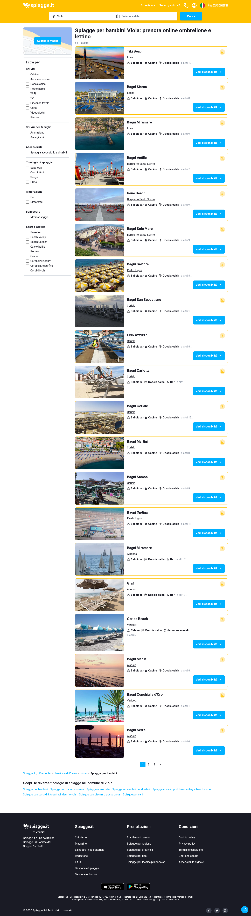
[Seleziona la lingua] (202, 5)
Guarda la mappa (47, 40)
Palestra (35, 232)
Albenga (132, 554)
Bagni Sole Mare (140, 229)
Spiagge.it (29, 773)
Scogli (34, 177)
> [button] (160, 764)
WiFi (33, 93)
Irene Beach (136, 193)
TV (32, 98)
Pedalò (34, 251)
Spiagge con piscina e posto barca (99, 794)
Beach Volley (38, 237)
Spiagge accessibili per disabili (131, 789)
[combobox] (81, 16)
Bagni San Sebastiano (144, 300)
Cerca (191, 16)
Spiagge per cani (133, 794)
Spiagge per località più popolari (146, 862)
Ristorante (36, 202)
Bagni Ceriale (137, 406)
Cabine (34, 74)
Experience (148, 5)
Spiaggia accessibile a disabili (48, 152)
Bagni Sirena (137, 87)
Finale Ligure (134, 518)
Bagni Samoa (137, 477)
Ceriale (131, 305)
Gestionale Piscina (86, 874)
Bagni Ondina (137, 512)
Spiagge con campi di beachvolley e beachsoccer (182, 789)
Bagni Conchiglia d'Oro (145, 694)
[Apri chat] (244, 909)
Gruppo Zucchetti (33, 846)
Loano (130, 57)
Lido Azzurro (137, 335)
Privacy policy (187, 843)
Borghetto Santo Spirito (141, 163)
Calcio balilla (37, 246)
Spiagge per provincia (140, 849)
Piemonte (45, 773)
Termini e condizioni (191, 849)
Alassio (131, 589)
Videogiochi (37, 112)
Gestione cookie (188, 856)
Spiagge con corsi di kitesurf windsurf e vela (49, 794)
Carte (33, 107)
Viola (84, 773)
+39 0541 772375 (133, 899)
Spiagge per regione (139, 843)
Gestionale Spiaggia (87, 868)
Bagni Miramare (139, 122)
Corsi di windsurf (40, 261)
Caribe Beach (137, 619)
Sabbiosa (36, 167)
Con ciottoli (37, 172)
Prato (33, 182)
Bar (32, 197)
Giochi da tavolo (39, 103)
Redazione (81, 856)
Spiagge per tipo (137, 856)
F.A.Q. (78, 862)
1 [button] (143, 764)
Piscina (34, 117)
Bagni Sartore (138, 264)
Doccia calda (38, 84)
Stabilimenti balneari (139, 837)
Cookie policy (187, 837)
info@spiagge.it (150, 899)
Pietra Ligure (134, 270)
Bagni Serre (136, 730)
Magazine (81, 843)
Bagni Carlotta (138, 370)
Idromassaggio (39, 217)
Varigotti (132, 624)
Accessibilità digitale (191, 862)
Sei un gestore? (169, 5)
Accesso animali (40, 79)
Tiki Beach (135, 51)
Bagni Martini (137, 441)
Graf (130, 583)
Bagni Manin (136, 659)
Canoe (34, 256)
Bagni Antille (137, 158)
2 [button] (148, 764)
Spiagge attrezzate (98, 789)
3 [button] (154, 764)
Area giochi (37, 137)
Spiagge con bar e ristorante (67, 789)
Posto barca (37, 88)
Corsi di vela (37, 270)
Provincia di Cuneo (65, 773)
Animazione (37, 132)
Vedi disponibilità (206, 71)
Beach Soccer (38, 241)
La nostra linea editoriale (89, 849)
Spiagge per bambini (35, 789)
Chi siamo (81, 837)
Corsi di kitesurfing (41, 265)
